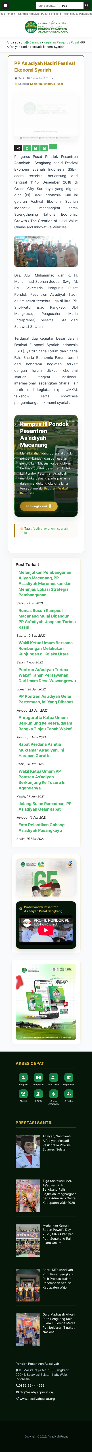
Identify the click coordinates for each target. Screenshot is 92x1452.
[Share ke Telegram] (53, 148)
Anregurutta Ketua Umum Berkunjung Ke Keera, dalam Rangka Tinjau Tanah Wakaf (45, 723)
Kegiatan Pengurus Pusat (61, 42)
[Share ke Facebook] (27, 148)
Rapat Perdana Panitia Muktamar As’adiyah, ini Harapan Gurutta (41, 750)
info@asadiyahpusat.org (36, 1392)
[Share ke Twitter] (36, 148)
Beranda (35, 42)
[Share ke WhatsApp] (44, 148)
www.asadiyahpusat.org (37, 1398)
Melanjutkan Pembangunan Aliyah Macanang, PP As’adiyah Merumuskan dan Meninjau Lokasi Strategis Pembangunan (45, 583)
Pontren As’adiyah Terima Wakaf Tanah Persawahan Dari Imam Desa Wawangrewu (47, 675)
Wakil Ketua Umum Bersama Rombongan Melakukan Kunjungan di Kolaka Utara (46, 648)
